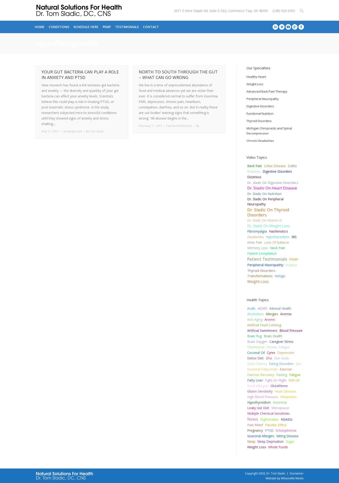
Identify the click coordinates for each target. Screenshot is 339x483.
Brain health (273, 336)
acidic (251, 308)
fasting (281, 374)
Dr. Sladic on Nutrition (264, 193)
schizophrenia (286, 430)
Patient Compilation (262, 253)
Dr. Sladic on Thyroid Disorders (268, 212)
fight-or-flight (275, 380)
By (95, 131)
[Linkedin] (275, 27)
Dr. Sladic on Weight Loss (268, 225)
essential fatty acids (262, 369)
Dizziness (254, 177)
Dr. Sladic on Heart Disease (272, 188)
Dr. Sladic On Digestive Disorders (272, 182)
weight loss (256, 447)
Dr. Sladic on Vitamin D (264, 220)
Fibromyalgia (257, 231)
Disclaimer (296, 473)
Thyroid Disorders (261, 270)
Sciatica (291, 265)
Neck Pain (277, 248)
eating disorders (281, 363)
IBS (294, 237)
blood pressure (291, 330)
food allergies (257, 386)
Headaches (255, 237)
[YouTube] (288, 27)
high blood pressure (262, 397)
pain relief (255, 425)
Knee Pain (254, 242)
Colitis (292, 166)
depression (285, 352)
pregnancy (255, 430)
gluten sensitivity (260, 391)
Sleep (251, 441)
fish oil (293, 380)
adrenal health (280, 308)
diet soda (281, 358)
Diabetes (254, 171)
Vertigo (280, 276)
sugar (290, 441)
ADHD (262, 308)
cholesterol (255, 347)
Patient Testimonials (267, 259)
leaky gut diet (258, 408)
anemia (285, 314)
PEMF (293, 259)
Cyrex (271, 352)
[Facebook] (301, 27)
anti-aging (254, 319)
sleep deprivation (270, 441)
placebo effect (275, 425)
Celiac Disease (275, 166)
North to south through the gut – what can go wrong (178, 74)
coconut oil (256, 352)
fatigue (294, 374)
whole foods (278, 447)
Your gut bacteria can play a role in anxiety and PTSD (80, 74)
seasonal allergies (260, 436)
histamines (288, 397)
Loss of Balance (276, 242)
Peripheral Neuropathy (265, 264)
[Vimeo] (282, 27)
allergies (272, 314)
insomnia (280, 402)
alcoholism (255, 314)
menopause (280, 408)
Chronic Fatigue (278, 347)
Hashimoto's (278, 231)
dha (269, 358)
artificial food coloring (264, 325)
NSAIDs (286, 419)
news (252, 419)
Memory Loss (257, 248)
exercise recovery (260, 374)
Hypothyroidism (277, 237)
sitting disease (287, 436)
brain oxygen (257, 341)
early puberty (257, 363)
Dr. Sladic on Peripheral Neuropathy (265, 201)
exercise (286, 369)
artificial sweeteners (262, 330)
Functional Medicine (179, 126)
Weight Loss (258, 281)
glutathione (279, 386)
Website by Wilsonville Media (284, 478)
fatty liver (255, 380)
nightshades (269, 419)
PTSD (269, 430)
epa (298, 363)
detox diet (255, 358)
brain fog (254, 336)
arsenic (270, 319)
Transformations (260, 276)
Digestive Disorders (277, 171)
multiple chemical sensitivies (268, 413)
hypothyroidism (259, 402)
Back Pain (254, 166)
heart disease (285, 391)
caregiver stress (281, 341)
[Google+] (294, 27)
